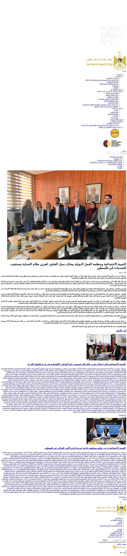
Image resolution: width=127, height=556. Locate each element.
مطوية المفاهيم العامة (111, 101)
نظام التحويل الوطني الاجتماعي (108, 99)
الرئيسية (119, 74)
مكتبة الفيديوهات (112, 114)
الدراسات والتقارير (116, 121)
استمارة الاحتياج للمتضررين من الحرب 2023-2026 (106, 162)
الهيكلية (115, 87)
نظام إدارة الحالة (112, 97)
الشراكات (115, 86)
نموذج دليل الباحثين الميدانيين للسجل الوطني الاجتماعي (100, 104)
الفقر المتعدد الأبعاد (112, 93)
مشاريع (119, 529)
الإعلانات (115, 116)
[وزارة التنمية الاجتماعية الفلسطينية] (106, 69)
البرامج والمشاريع (116, 89)
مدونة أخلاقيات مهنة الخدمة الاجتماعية (109, 160)
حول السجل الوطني (111, 95)
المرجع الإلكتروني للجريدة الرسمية (111, 525)
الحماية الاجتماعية (112, 82)
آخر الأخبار (121, 330)
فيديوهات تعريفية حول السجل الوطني (106, 106)
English (119, 168)
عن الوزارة (118, 76)
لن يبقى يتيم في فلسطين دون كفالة (110, 127)
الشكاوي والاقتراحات (115, 164)
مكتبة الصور (114, 112)
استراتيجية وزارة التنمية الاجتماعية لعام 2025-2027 (102, 80)
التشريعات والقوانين (115, 157)
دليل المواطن (118, 158)
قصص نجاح (114, 118)
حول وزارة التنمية (112, 78)
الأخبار (116, 110)
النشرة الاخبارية (113, 103)
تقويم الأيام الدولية (116, 119)
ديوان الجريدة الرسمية (115, 536)
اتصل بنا (119, 166)
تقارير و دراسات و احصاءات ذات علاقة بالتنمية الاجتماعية (99, 125)
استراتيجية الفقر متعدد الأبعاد (109, 84)
